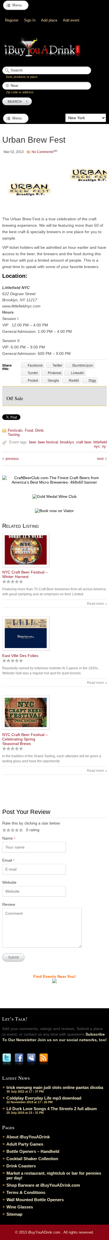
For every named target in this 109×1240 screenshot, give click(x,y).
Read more (95, 604)
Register (11, 20)
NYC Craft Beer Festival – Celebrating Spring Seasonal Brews (25, 739)
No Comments (42, 152)
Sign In (29, 20)
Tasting (14, 435)
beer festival (48, 442)
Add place (49, 20)
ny (104, 446)
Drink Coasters (21, 1165)
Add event (71, 20)
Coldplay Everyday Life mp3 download (43, 1098)
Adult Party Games (24, 1144)
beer (32, 442)
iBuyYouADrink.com (44, 1232)
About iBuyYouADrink (28, 1136)
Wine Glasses (19, 1207)
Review (8, 904)
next (100, 459)
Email (8, 860)
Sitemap (14, 1214)
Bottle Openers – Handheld (32, 1151)
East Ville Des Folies (20, 655)
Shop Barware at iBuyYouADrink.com (43, 1185)
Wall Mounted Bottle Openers (35, 1199)
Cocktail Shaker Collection (32, 1158)
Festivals (15, 430)
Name (8, 838)
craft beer (83, 442)
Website (9, 882)
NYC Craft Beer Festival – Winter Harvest (25, 574)
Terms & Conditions (25, 1192)
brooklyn (67, 442)
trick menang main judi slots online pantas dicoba (54, 1087)
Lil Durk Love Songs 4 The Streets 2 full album (51, 1108)
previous (12, 459)
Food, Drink (34, 430)
